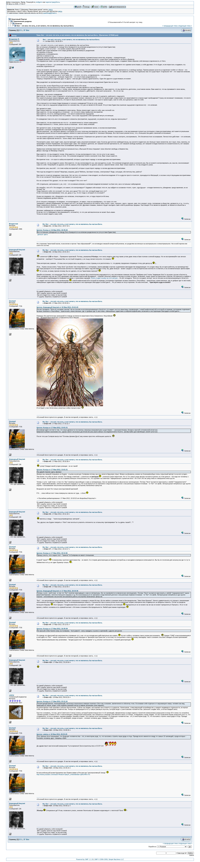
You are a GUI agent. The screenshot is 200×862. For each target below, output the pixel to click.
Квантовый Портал (19, 19)
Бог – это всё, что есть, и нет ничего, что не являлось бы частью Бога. (45, 26)
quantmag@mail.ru (50, 13)
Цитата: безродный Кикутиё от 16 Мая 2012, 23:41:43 (57, 307)
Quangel (12, 301)
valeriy (11, 695)
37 (24, 30)
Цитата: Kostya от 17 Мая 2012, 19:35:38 (52, 628)
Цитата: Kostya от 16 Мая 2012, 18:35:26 (52, 230)
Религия (18, 23)
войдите (39, 2)
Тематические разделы (22, 21)
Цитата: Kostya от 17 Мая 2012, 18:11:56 (52, 553)
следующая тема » (185, 26)
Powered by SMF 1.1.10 (84, 859)
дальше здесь (42, 234)
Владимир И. (14, 39)
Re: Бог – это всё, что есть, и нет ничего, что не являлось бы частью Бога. (72, 224)
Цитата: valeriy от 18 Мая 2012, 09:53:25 (52, 734)
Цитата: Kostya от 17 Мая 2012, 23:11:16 (52, 701)
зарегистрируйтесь (53, 2)
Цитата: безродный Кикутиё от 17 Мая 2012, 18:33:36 (57, 591)
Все (27, 30)
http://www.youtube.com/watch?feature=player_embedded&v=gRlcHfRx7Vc (63, 774)
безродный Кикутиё (17, 250)
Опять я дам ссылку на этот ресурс (104, 278)
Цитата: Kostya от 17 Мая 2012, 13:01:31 (52, 427)
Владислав (13, 224)
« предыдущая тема (169, 26)
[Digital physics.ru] (13, 68)
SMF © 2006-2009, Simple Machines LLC (109, 859)
